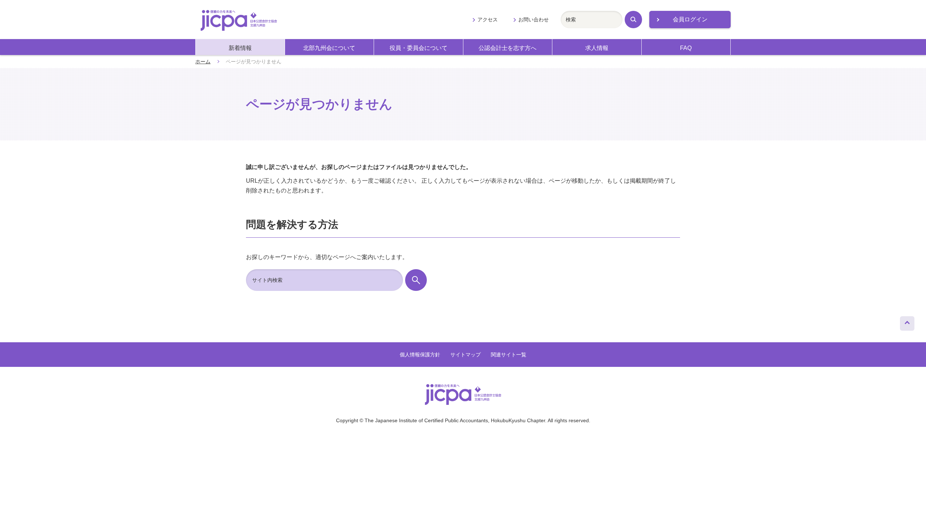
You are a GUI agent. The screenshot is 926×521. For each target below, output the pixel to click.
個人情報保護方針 (420, 354)
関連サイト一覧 (508, 354)
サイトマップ (465, 354)
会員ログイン (690, 19)
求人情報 (596, 48)
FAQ (686, 48)
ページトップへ (907, 321)
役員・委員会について (418, 48)
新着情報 (240, 48)
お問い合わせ (533, 19)
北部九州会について (329, 48)
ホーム (203, 61)
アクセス (487, 19)
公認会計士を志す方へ (507, 48)
